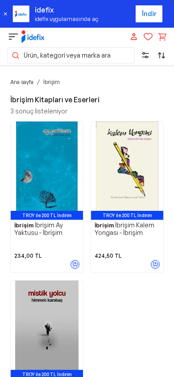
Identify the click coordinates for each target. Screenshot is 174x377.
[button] (71, 55)
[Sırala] (161, 55)
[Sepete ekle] (74, 264)
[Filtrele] (145, 55)
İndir (149, 13)
